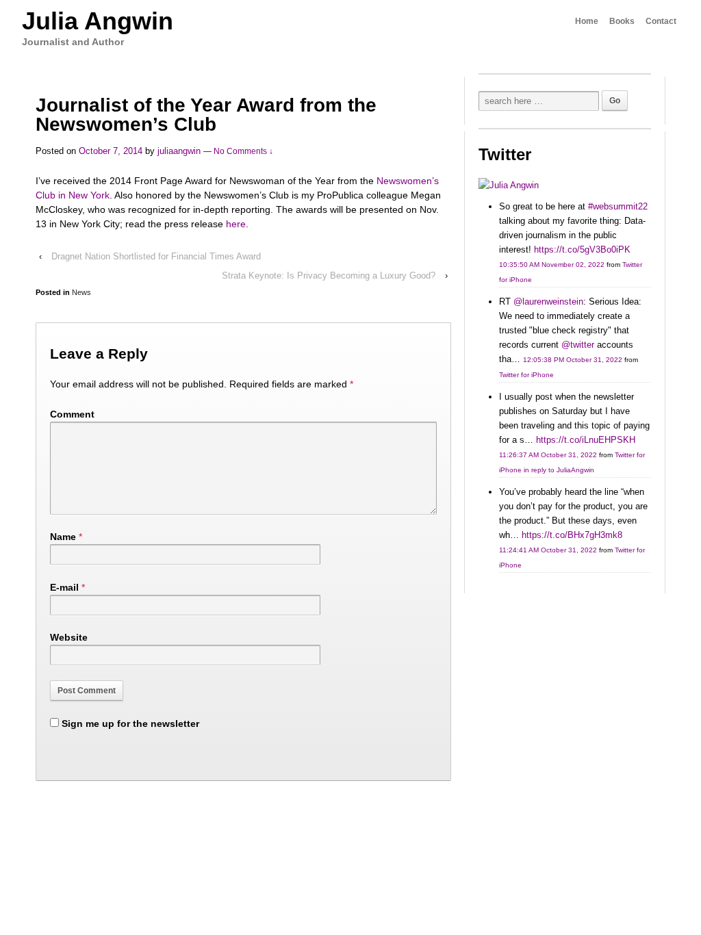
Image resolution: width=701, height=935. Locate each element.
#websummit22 (618, 206)
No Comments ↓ (243, 151)
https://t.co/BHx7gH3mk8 (572, 535)
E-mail (64, 587)
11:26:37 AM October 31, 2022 (548, 455)
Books (622, 21)
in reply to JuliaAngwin (559, 470)
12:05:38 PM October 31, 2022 (572, 359)
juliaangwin (179, 151)
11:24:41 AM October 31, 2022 (548, 550)
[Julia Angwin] (509, 185)
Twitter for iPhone (526, 375)
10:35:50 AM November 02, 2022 (551, 264)
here (236, 223)
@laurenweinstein (548, 301)
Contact (661, 21)
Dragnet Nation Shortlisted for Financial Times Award (156, 256)
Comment (72, 414)
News (81, 292)
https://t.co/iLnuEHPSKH (585, 440)
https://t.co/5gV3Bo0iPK (582, 249)
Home (586, 21)
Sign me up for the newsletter (129, 723)
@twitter (577, 345)
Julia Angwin (97, 21)
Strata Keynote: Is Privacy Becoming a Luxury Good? (328, 275)
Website (69, 637)
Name (63, 536)
